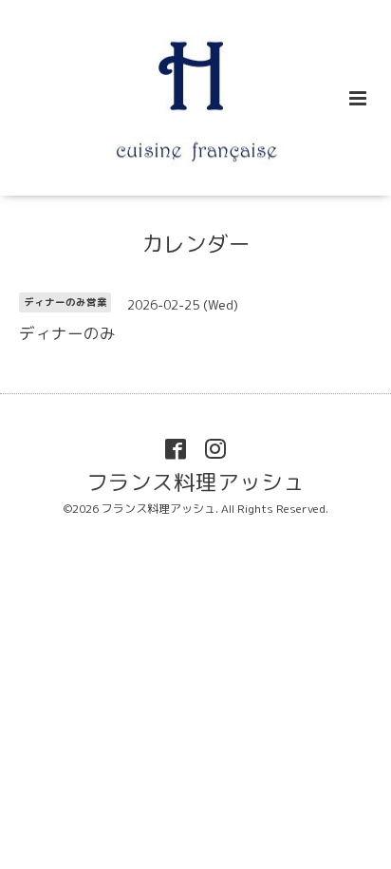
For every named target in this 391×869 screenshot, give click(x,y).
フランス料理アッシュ (195, 482)
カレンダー (196, 243)
